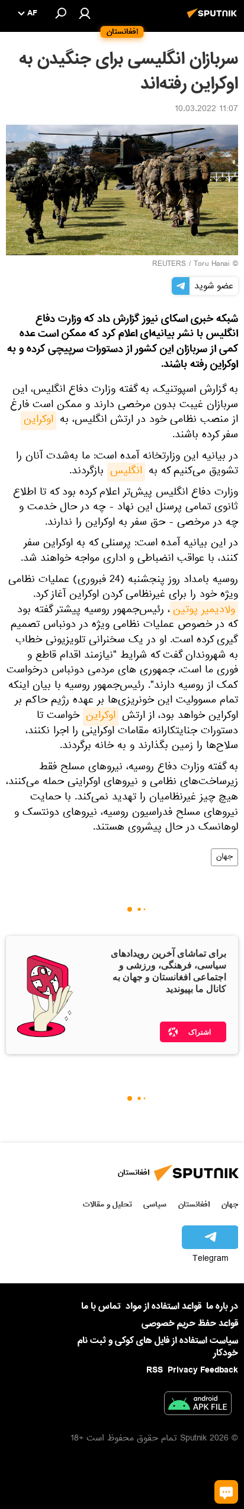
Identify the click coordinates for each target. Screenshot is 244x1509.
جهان (224, 857)
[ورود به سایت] (85, 13)
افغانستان (194, 1204)
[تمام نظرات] (226, 1492)
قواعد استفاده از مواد (163, 1306)
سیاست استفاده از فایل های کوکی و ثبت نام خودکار (158, 1346)
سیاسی (154, 1204)
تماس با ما (101, 1306)
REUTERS (169, 265)
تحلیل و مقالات (107, 1204)
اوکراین (38, 420)
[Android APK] (198, 1405)
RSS (154, 1370)
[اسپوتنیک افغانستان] (213, 19)
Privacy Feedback (203, 1370)
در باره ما (222, 1306)
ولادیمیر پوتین (204, 610)
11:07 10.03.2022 (206, 110)
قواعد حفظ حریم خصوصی (190, 1323)
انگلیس (126, 472)
